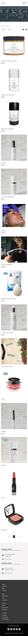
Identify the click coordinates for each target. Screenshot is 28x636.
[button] (14, 47)
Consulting (5, 617)
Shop (14, 15)
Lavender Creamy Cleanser (7, 332)
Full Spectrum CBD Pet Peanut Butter (9, 61)
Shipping (4, 609)
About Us (4, 586)
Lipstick (2, 497)
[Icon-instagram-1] (8, 629)
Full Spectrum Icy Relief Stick (7, 128)
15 (7, 26)
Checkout (4, 600)
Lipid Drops (3, 465)
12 (5, 26)
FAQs (3, 605)
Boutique (4, 615)
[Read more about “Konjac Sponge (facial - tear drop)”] (14, 284)
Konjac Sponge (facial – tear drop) (8, 298)
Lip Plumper (3, 431)
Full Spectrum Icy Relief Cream (7, 94)
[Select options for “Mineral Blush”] (14, 516)
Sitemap (21, 633)
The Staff (4, 613)
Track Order (5, 607)
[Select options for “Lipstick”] (14, 483)
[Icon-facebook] (14, 629)
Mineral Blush (4, 529)
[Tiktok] (17, 629)
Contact (4, 590)
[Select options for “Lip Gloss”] (14, 385)
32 (9, 26)
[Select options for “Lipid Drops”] (14, 451)
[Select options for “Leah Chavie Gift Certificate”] (14, 352)
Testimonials (5, 619)
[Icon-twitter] (19, 629)
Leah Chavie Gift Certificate (7, 366)
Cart (3, 598)
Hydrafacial (3, 230)
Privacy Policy (8, 633)
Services (4, 603)
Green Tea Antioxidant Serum (7, 196)
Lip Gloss (3, 398)
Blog (3, 588)
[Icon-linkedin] (11, 629)
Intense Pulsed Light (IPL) (6, 264)
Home (11, 15)
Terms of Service (15, 633)
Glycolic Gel (3, 162)
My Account (5, 596)
